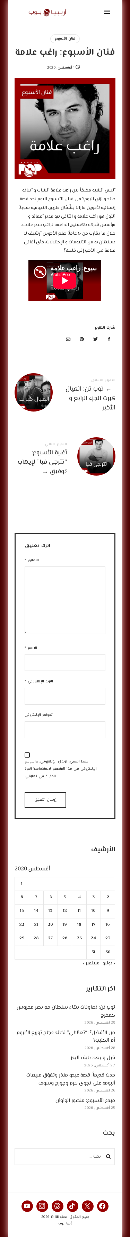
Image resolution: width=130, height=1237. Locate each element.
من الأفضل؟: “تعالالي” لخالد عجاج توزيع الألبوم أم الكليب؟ (66, 1037)
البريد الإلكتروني (39, 681)
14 (36, 911)
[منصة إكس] (95, 340)
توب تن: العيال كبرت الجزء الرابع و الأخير (65, 396)
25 (79, 938)
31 (94, 952)
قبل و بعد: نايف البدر (93, 1058)
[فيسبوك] (109, 340)
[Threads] (57, 1206)
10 (94, 911)
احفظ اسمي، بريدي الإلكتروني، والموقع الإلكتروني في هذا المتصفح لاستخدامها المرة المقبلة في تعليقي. (61, 769)
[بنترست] (82, 340)
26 (65, 938)
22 (22, 925)
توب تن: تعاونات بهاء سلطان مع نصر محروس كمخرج (66, 1011)
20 (50, 925)
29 (22, 938)
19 (65, 925)
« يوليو (109, 963)
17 (93, 925)
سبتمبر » (91, 963)
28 (36, 938)
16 (108, 925)
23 (108, 938)
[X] (87, 1206)
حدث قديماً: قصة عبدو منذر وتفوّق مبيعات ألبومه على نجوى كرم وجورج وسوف (71, 1079)
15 (22, 911)
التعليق (32, 560)
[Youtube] (27, 1206)
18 (79, 925)
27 (51, 938)
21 (36, 925)
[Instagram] (42, 1206)
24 (93, 938)
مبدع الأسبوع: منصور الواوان (85, 1101)
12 (65, 911)
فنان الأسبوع (65, 39)
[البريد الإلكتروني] (68, 340)
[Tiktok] (72, 1206)
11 (79, 911)
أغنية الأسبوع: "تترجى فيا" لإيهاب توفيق (65, 460)
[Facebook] (103, 1206)
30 (108, 952)
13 (51, 911)
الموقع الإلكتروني (39, 715)
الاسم (31, 648)
